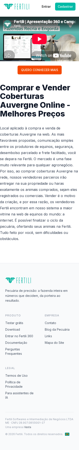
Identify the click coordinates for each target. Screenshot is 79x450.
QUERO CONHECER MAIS (39, 70)
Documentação (16, 342)
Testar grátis (14, 323)
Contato (50, 323)
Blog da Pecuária (57, 329)
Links (48, 336)
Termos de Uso (16, 375)
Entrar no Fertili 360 (19, 336)
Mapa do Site (54, 342)
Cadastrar (65, 6)
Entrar (46, 6)
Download (12, 329)
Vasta (27, 427)
